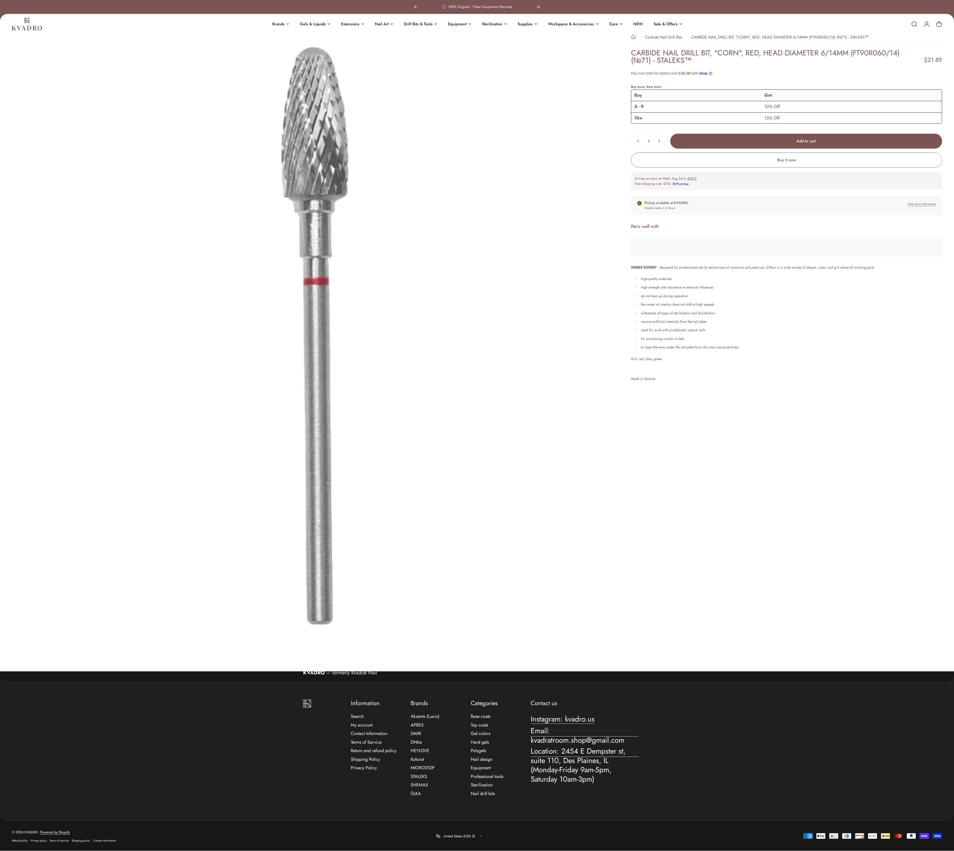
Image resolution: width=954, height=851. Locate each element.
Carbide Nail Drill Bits (663, 37)
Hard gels (480, 742)
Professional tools (487, 776)
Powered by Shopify (55, 832)
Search (357, 716)
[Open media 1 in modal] (314, 336)
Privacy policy (39, 841)
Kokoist (417, 759)
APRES (417, 725)
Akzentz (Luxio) (425, 716)
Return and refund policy (374, 751)
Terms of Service (366, 742)
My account (361, 725)
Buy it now (786, 160)
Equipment (481, 768)
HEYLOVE (420, 751)
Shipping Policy (365, 759)
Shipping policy (81, 841)
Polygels (478, 751)
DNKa (416, 742)
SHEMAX (419, 785)
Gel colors (480, 733)
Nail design (481, 759)
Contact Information (369, 733)
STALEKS (419, 776)
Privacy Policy (364, 768)
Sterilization (482, 785)
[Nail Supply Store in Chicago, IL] (27, 24)
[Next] (538, 7)
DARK (416, 733)
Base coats (480, 716)
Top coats (479, 725)
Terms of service (59, 841)
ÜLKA (416, 794)
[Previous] (415, 7)
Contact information (104, 841)
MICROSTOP (423, 768)
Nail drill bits (483, 794)
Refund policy (20, 841)
